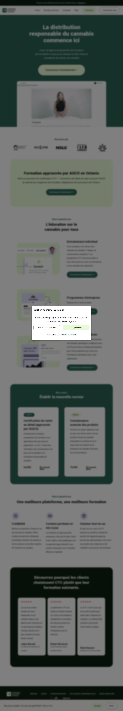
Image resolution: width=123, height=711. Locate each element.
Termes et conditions (67, 334)
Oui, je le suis (76, 327)
